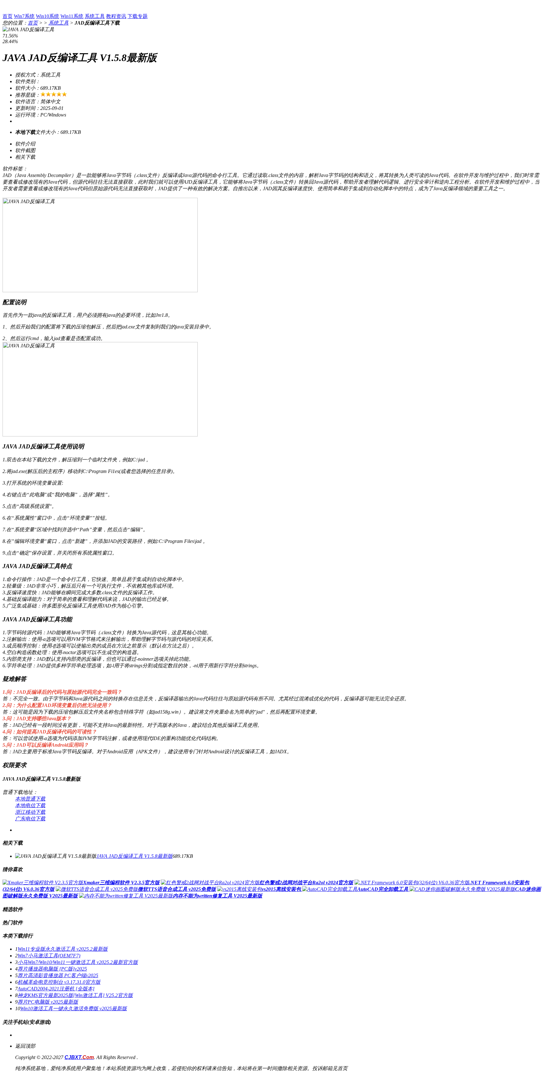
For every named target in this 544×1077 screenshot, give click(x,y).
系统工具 (95, 16)
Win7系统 (24, 16)
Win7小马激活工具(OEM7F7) (49, 955)
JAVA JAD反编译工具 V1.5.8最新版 (134, 856)
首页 (8, 16)
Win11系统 (71, 16)
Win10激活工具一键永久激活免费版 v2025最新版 (73, 1008)
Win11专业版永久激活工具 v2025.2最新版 (63, 949)
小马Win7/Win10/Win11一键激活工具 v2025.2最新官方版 (78, 962)
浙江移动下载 (30, 812)
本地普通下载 (30, 798)
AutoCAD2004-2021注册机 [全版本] (56, 988)
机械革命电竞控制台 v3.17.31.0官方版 (59, 982)
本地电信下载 (30, 805)
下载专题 (138, 16)
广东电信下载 (30, 818)
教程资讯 (116, 16)
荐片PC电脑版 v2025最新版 (48, 1002)
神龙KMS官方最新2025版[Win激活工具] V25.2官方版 (75, 995)
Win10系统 (47, 16)
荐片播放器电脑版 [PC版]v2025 (52, 969)
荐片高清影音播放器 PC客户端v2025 (58, 975)
